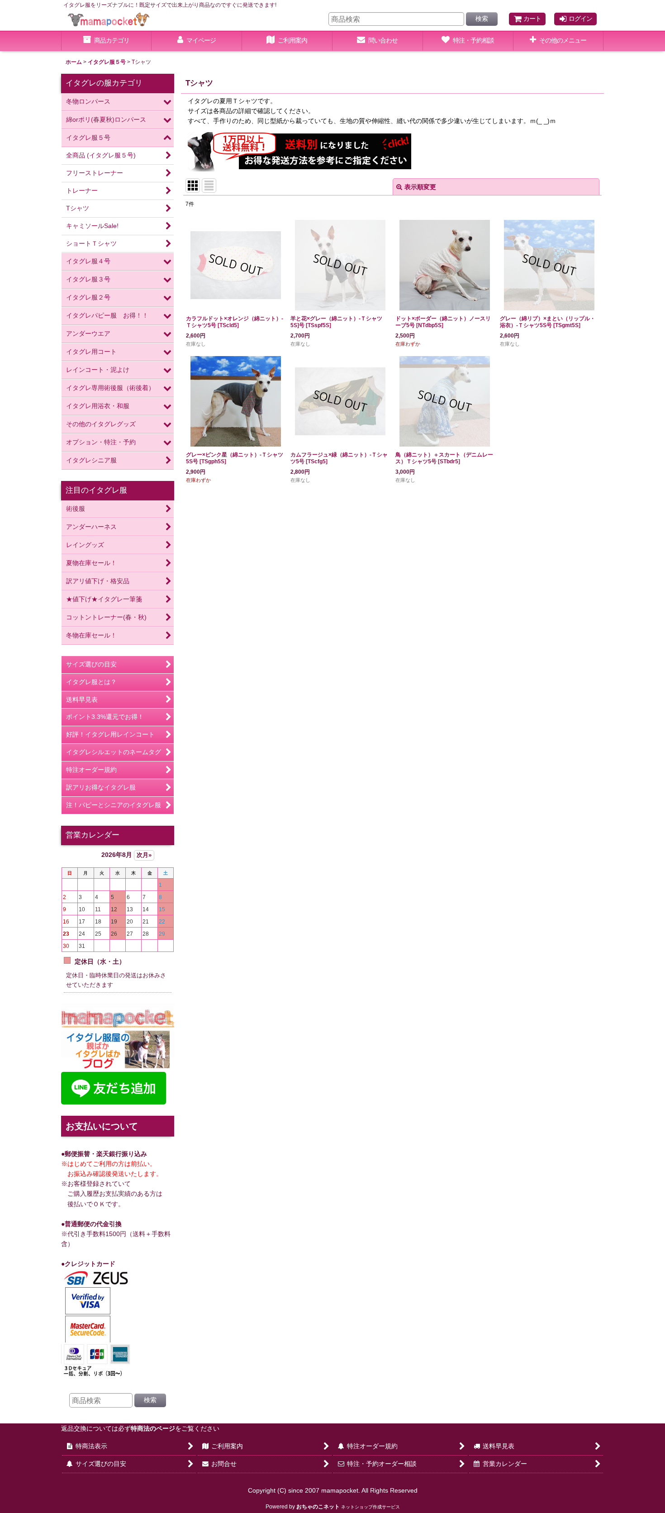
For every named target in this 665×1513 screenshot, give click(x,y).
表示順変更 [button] (420, 186)
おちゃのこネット (318, 1506)
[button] (558, 41)
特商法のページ (153, 1428)
